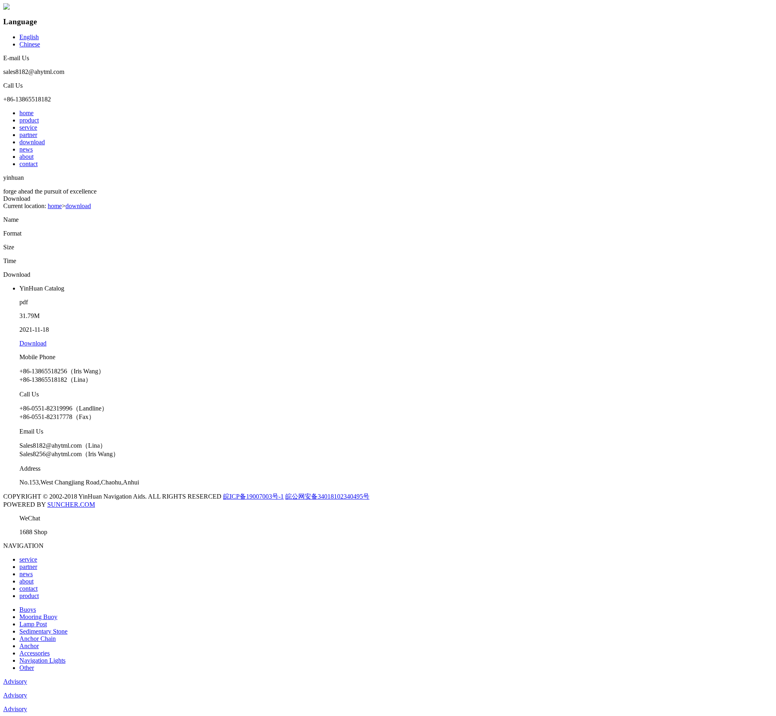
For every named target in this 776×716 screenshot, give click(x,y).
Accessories (34, 653)
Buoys (27, 609)
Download (32, 343)
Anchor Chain (37, 638)
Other (26, 667)
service (28, 127)
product (29, 120)
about (26, 156)
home (26, 113)
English (29, 37)
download (32, 142)
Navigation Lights (42, 660)
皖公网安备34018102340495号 (327, 496)
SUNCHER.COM (71, 504)
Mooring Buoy (38, 616)
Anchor (29, 645)
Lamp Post (33, 624)
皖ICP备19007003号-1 (253, 496)
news (26, 149)
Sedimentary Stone (43, 631)
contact (28, 163)
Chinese (29, 44)
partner (28, 134)
